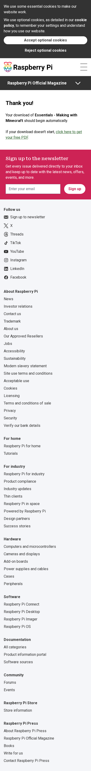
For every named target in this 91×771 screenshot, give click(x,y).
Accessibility (14, 351)
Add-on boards (16, 561)
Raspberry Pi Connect (21, 604)
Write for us (13, 753)
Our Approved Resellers (23, 336)
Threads (17, 234)
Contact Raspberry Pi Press (26, 760)
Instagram (18, 260)
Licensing (12, 396)
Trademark (12, 321)
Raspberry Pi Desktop (22, 611)
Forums (10, 682)
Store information (18, 710)
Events (9, 690)
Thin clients (13, 496)
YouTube (17, 251)
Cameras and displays (22, 554)
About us (11, 329)
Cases (9, 576)
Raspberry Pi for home (22, 446)
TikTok (15, 243)
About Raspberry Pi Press (25, 731)
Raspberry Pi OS (17, 626)
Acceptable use (16, 381)
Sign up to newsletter (27, 217)
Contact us (12, 314)
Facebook (18, 277)
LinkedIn (17, 268)
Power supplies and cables (26, 569)
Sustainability (15, 358)
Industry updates (17, 489)
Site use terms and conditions (28, 373)
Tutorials (11, 453)
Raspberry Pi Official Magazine (36, 83)
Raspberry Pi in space (22, 504)
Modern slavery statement (25, 366)
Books (9, 746)
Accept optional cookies (45, 40)
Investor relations (18, 306)
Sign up (74, 189)
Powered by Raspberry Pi (25, 511)
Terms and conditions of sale (27, 403)
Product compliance (20, 481)
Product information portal (25, 654)
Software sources (18, 662)
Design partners (17, 518)
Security (10, 418)
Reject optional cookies (45, 50)
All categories (15, 647)
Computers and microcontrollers (30, 546)
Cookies (10, 388)
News (8, 299)
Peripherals (13, 584)
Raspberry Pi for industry (24, 474)
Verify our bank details (22, 425)
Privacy (10, 410)
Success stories (17, 526)
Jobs (8, 343)
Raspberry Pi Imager (20, 619)
